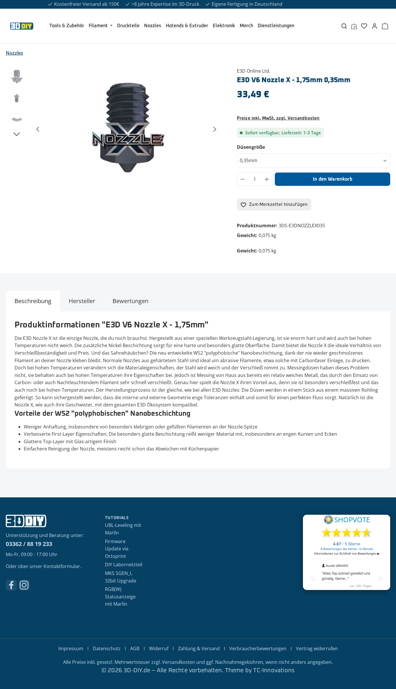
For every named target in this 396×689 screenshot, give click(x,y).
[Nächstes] (214, 129)
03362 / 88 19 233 (29, 544)
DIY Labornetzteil (123, 564)
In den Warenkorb (332, 179)
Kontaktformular (61, 566)
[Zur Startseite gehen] (22, 26)
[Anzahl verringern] (242, 179)
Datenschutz (107, 648)
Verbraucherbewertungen (257, 648)
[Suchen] (344, 26)
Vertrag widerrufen (317, 648)
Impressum (70, 648)
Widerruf (158, 648)
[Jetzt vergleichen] (354, 26)
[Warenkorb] (385, 26)
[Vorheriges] (37, 129)
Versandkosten (178, 662)
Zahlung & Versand (199, 648)
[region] (115, 129)
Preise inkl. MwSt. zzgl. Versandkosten (278, 118)
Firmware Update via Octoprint (116, 548)
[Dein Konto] (374, 26)
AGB (134, 648)
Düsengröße (264, 147)
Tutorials (117, 518)
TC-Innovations (274, 670)
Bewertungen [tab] (130, 301)
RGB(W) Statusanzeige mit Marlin (120, 596)
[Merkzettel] (364, 26)
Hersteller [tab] (82, 301)
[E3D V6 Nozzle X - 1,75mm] (126, 129)
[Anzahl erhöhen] (267, 179)
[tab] (33, 301)
